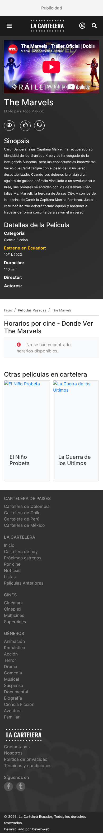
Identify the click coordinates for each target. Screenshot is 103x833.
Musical (11, 679)
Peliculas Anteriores (23, 583)
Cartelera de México (24, 525)
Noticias (12, 570)
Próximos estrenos (22, 557)
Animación (14, 641)
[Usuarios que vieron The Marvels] (9, 125)
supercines (15, 621)
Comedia (13, 672)
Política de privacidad (26, 759)
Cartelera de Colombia (27, 506)
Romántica (14, 647)
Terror (10, 660)
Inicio (9, 545)
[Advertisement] (51, 8)
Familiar (12, 717)
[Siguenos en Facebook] (8, 786)
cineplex (12, 609)
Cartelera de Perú (21, 519)
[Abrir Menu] (9, 26)
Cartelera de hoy (21, 551)
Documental (16, 691)
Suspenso (13, 685)
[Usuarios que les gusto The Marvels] (25, 126)
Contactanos (17, 746)
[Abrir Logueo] (82, 25)
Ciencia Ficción (19, 704)
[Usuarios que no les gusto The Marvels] (39, 125)
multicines (14, 615)
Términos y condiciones (27, 765)
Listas (10, 576)
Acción (11, 654)
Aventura (13, 710)
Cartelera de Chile (22, 512)
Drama (10, 666)
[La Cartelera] (47, 25)
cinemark (13, 602)
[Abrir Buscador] (94, 26)
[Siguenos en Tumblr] (20, 786)
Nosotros (13, 753)
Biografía (13, 698)
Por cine (12, 564)
